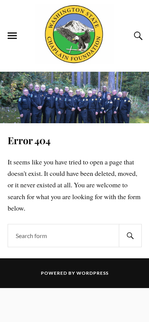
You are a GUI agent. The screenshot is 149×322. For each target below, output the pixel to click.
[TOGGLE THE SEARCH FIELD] (137, 36)
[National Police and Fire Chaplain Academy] (74, 60)
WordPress (92, 273)
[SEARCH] (130, 235)
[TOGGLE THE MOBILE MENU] (12, 36)
